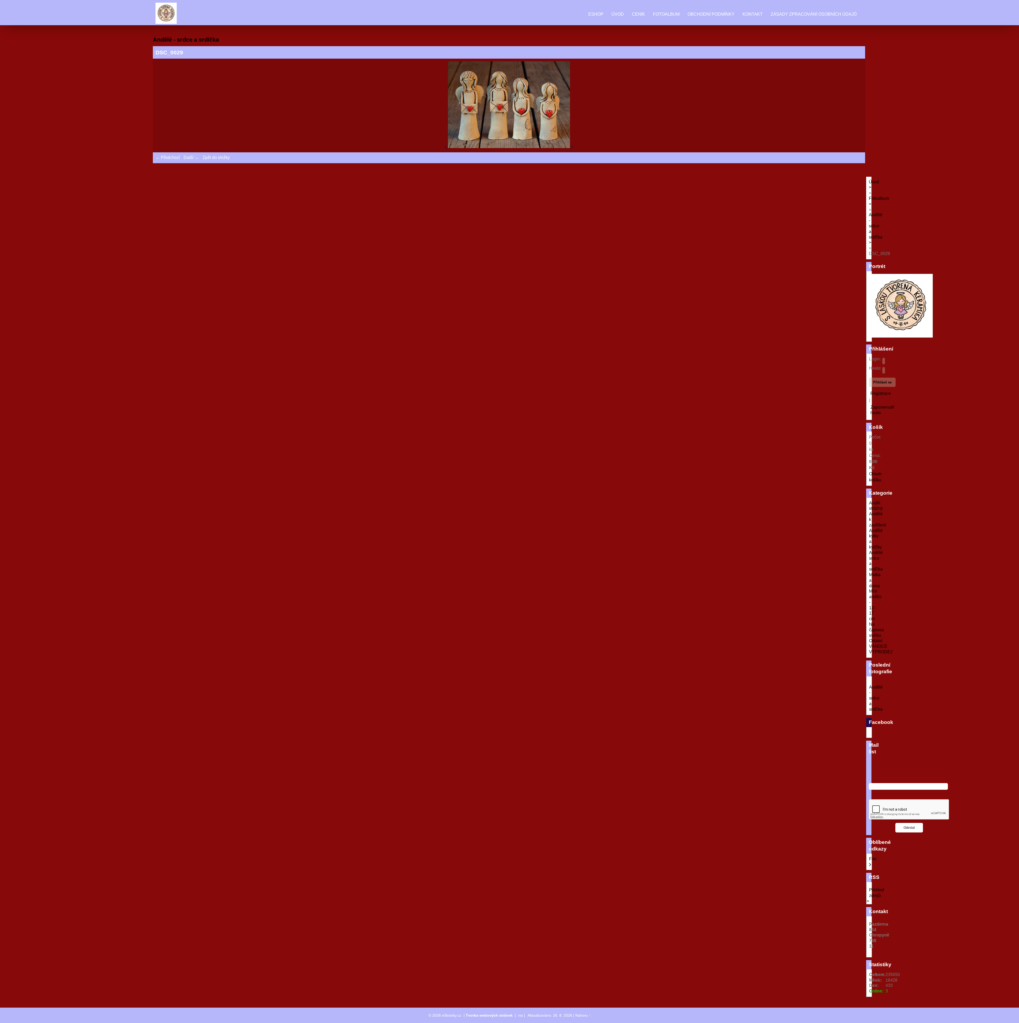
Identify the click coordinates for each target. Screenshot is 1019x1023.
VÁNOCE (878, 646)
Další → (191, 157)
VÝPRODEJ (880, 652)
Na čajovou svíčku (876, 630)
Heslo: (875, 368)
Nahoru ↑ (583, 1015)
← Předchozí (168, 157)
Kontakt (752, 14)
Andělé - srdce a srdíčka (876, 698)
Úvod (617, 14)
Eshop (595, 14)
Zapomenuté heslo (882, 410)
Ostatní (875, 640)
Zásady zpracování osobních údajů (814, 14)
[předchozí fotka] (446, 146)
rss (520, 1015)
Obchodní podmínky (711, 14)
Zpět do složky (216, 157)
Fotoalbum (666, 14)
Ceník (638, 14)
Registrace (880, 393)
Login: (875, 359)
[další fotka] (572, 146)
